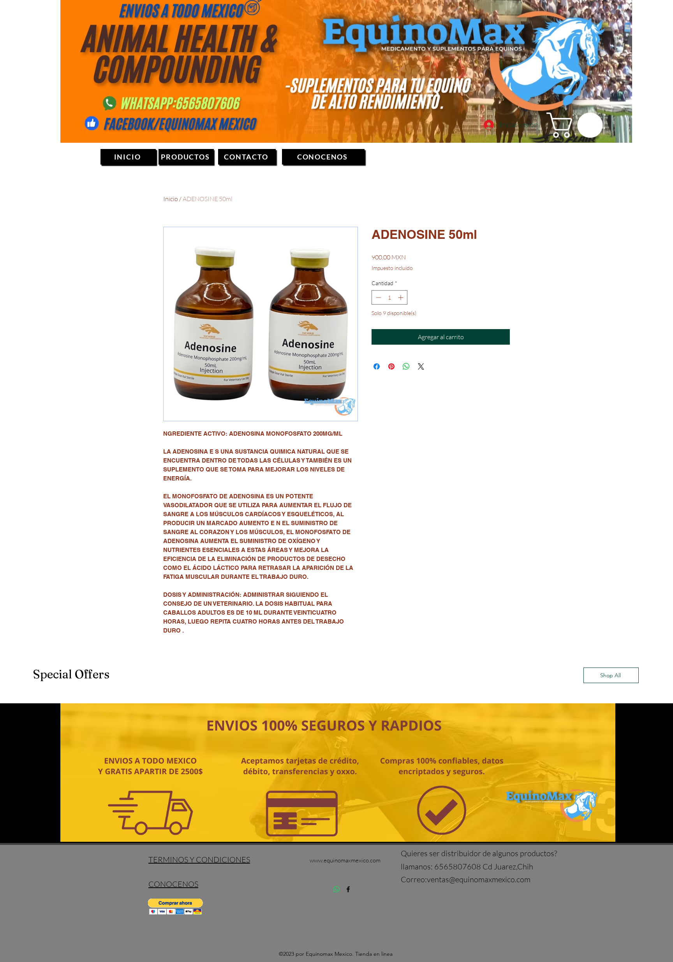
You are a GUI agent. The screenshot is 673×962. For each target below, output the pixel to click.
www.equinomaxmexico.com (345, 860)
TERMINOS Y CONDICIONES (199, 859)
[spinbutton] (389, 297)
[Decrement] (377, 297)
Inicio (170, 199)
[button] (577, 125)
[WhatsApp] (336, 889)
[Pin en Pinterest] (391, 366)
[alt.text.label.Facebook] (348, 889)
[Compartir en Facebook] (376, 366)
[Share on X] (421, 366)
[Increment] (401, 297)
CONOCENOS (173, 884)
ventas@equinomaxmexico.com (478, 879)
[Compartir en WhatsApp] (406, 366)
